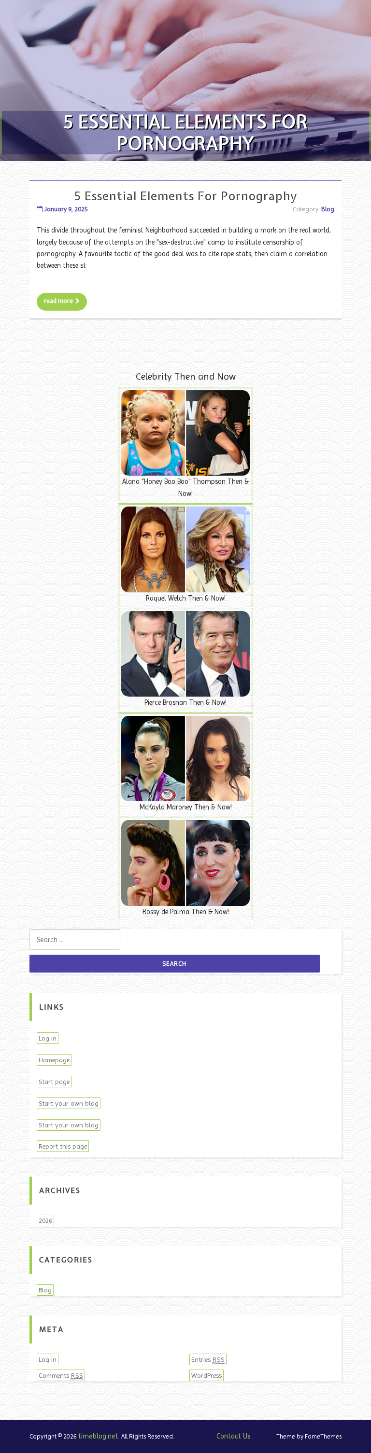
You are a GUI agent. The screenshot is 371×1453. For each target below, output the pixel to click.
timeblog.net (98, 1436)
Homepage (54, 1060)
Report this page (63, 1146)
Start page (54, 1081)
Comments (61, 1375)
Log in (48, 1038)
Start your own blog (69, 1103)
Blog (327, 209)
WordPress (206, 1375)
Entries (208, 1359)
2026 (45, 1220)
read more (58, 301)
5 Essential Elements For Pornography (185, 196)
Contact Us (233, 1436)
